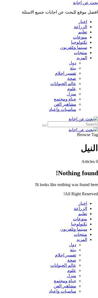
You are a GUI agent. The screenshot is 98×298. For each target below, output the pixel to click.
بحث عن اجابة (85, 2)
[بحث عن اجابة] (83, 119)
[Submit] (44, 125)
